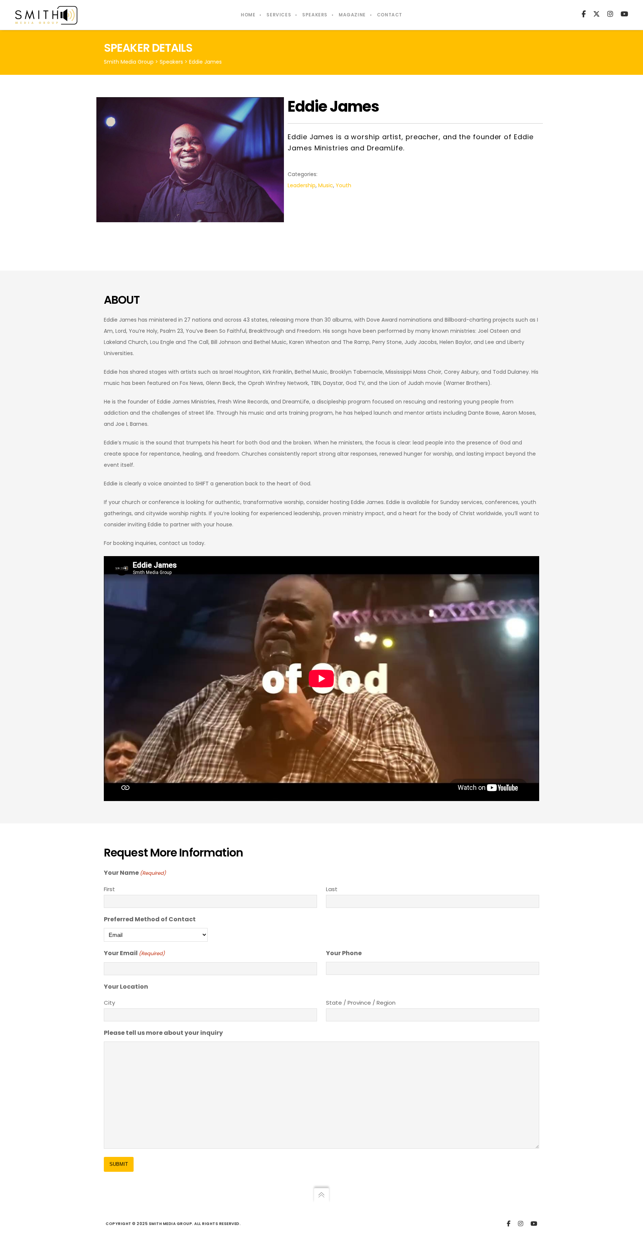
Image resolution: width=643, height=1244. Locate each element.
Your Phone (344, 953)
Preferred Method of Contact (150, 919)
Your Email (134, 953)
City (109, 1003)
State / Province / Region (361, 1003)
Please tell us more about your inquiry (163, 1032)
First (109, 889)
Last (332, 889)
